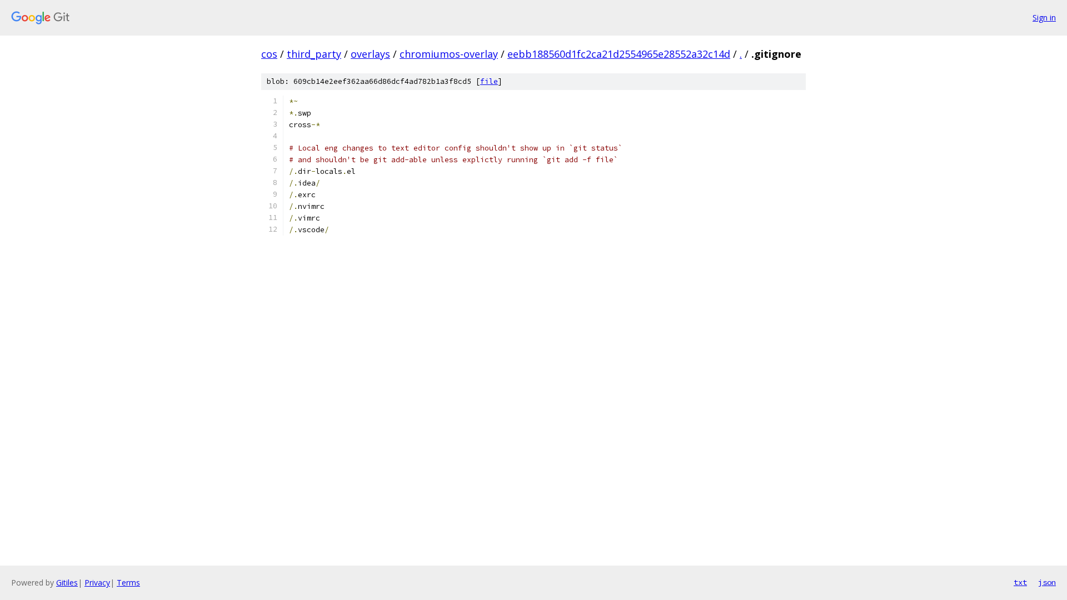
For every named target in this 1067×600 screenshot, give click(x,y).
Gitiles (67, 582)
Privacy (97, 582)
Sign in (1044, 17)
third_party (314, 54)
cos (269, 54)
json (1047, 582)
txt (1020, 582)
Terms (128, 582)
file (489, 81)
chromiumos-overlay (449, 54)
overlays (370, 54)
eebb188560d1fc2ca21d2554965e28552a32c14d (618, 54)
